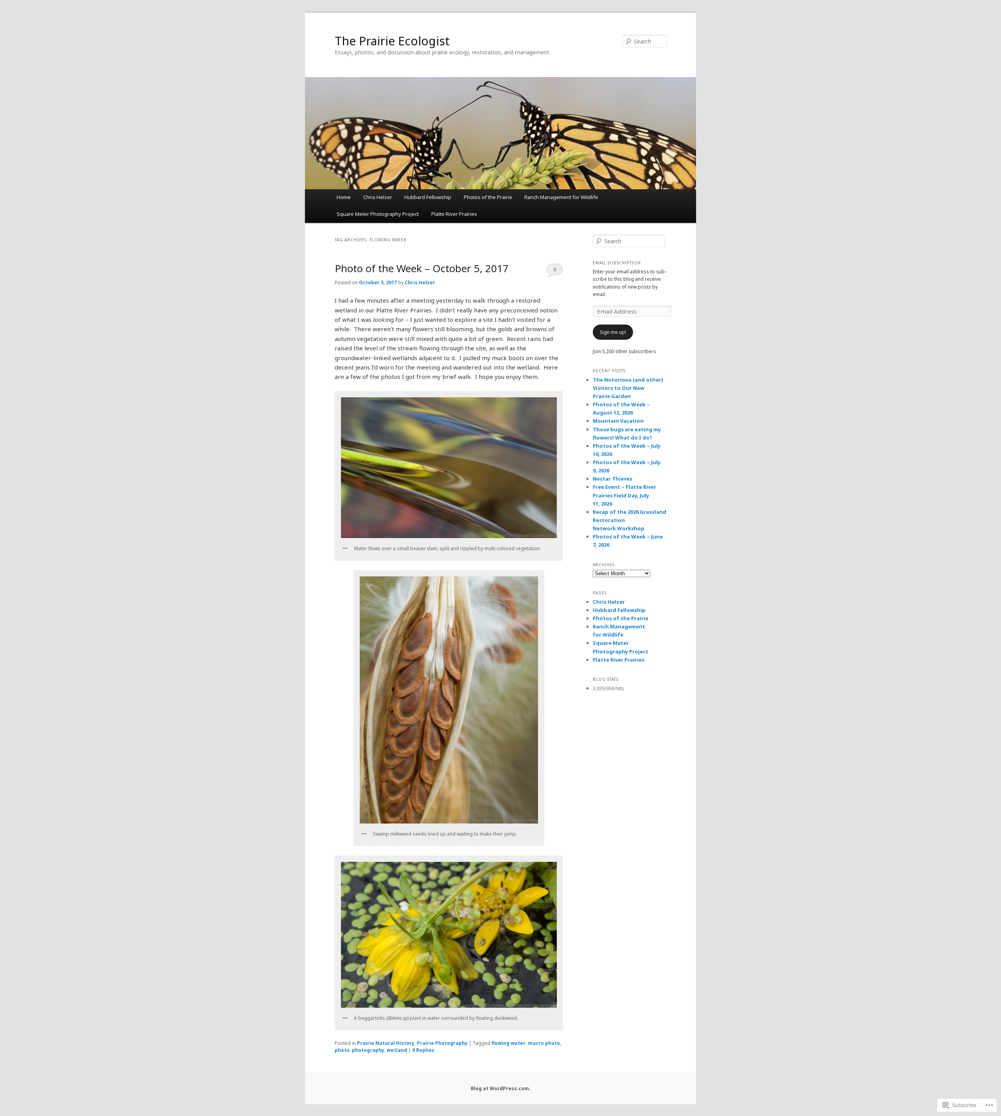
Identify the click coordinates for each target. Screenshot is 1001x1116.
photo (342, 1050)
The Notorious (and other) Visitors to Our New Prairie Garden (628, 388)
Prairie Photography (442, 1043)
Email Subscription (617, 263)
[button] (449, 468)
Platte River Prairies (454, 213)
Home (344, 197)
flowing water (509, 1043)
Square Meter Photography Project (378, 213)
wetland (397, 1050)
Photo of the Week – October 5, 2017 (422, 268)
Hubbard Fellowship (427, 197)
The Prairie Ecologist (392, 41)
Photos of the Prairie (488, 197)
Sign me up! (613, 332)
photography (368, 1050)
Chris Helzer (377, 197)
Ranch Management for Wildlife (561, 197)
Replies (423, 1050)
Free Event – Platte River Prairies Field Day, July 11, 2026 (624, 495)
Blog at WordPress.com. (501, 1088)
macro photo (544, 1043)
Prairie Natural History (385, 1043)
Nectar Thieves (612, 478)
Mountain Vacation (618, 420)
